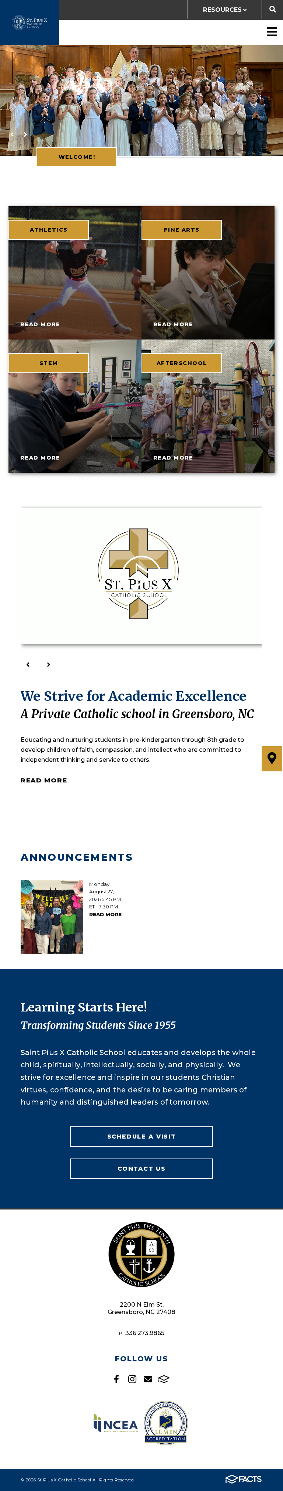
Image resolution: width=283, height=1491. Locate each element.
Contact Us (142, 1168)
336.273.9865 (144, 1333)
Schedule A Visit (141, 1136)
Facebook (116, 1379)
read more (40, 324)
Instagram (132, 1379)
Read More (44, 780)
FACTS (164, 1379)
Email (148, 1379)
